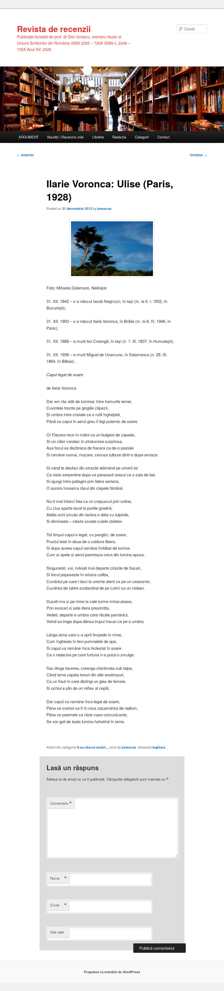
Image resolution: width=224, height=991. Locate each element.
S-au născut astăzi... (92, 747)
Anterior (25, 154)
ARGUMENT (29, 137)
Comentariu (61, 803)
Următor (198, 154)
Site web (57, 932)
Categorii (142, 137)
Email (58, 905)
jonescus (104, 208)
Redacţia (119, 137)
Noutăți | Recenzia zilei (65, 137)
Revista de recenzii (54, 28)
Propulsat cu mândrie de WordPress (112, 971)
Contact (163, 137)
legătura (158, 747)
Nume (58, 878)
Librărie (98, 137)
